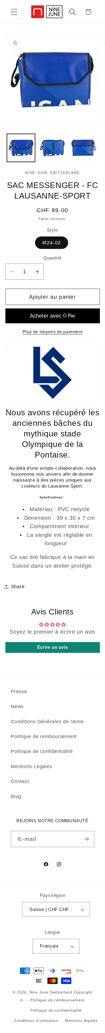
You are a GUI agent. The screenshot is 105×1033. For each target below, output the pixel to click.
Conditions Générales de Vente (47, 721)
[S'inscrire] (86, 839)
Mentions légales (81, 1020)
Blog (16, 796)
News (17, 706)
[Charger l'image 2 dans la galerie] (52, 148)
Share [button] (18, 586)
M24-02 (51, 242)
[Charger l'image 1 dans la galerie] (21, 148)
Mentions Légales (31, 766)
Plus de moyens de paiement (53, 332)
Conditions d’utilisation (36, 1020)
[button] (14, 11)
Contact (20, 781)
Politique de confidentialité (42, 751)
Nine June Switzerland (50, 992)
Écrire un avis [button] (52, 647)
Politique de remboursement (44, 736)
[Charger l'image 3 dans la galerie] (84, 148)
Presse (19, 691)
